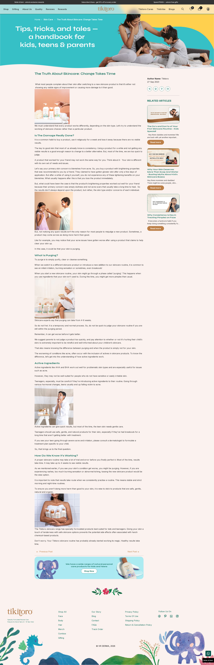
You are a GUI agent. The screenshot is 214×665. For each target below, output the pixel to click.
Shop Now (89, 571)
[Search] (182, 9)
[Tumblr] (171, 616)
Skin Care (48, 19)
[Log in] (208, 9)
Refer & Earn (208, 660)
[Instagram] (177, 616)
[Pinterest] (161, 88)
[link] (20, 612)
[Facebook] (155, 88)
